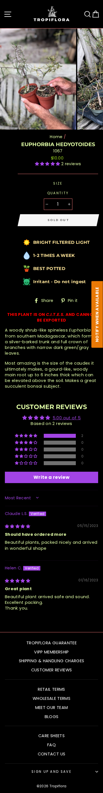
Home (56, 137)
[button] (48, 164)
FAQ (51, 745)
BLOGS (52, 717)
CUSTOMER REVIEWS (51, 670)
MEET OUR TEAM (51, 707)
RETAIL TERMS (51, 689)
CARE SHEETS (51, 736)
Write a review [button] (51, 477)
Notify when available (97, 314)
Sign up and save (51, 771)
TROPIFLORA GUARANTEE (51, 643)
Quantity (58, 193)
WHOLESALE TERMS (51, 698)
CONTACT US (52, 754)
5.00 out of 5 (67, 418)
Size (57, 183)
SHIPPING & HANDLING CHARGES (51, 661)
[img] (17, 526)
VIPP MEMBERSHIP (51, 652)
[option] (38, 79)
